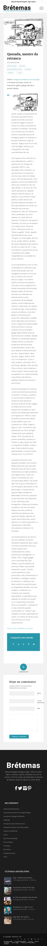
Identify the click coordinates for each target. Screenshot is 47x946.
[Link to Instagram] (24, 939)
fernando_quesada (25, 628)
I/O (20, 936)
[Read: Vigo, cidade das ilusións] (8, 881)
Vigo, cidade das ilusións (22, 878)
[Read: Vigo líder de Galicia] (8, 920)
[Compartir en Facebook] (13, 644)
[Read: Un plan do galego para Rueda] (8, 900)
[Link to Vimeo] (35, 939)
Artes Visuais (11, 66)
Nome (39, 694)
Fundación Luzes (9, 853)
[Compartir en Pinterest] (28, 644)
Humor (10, 73)
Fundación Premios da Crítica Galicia (16, 827)
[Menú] (40, 8)
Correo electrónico (40, 703)
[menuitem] (35, 8)
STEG (5, 857)
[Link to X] (18, 939)
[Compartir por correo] (33, 644)
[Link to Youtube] (31, 939)
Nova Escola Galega (10, 838)
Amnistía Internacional (11, 809)
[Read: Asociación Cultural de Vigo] (8, 891)
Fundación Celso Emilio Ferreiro (14, 824)
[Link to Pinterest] (28, 939)
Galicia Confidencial (10, 831)
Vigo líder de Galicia (21, 917)
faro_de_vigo (12, 628)
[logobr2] (19, 8)
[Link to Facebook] (21, 939)
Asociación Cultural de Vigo (24, 887)
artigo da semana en (26, 79)
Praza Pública (8, 842)
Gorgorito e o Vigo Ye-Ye (23, 907)
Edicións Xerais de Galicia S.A (19, 780)
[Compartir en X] (18, 644)
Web (38, 708)
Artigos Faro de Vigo (14, 69)
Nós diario (7, 849)
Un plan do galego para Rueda (25, 897)
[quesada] (23, 32)
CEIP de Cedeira (17, 777)
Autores (28, 69)
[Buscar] (35, 8)
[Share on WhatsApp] (23, 644)
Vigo (19, 73)
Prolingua (7, 846)
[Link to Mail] (38, 939)
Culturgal (7, 820)
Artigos (22, 66)
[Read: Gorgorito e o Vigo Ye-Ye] (8, 910)
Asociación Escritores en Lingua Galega (17, 813)
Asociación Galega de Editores (14, 816)
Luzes (6, 835)
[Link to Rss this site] (41, 939)
